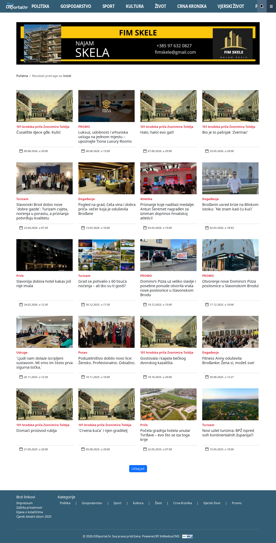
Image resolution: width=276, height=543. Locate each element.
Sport (117, 503)
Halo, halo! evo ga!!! (157, 132)
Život (158, 503)
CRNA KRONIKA (191, 6)
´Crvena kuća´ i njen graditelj (102, 430)
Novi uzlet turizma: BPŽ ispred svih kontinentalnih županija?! (228, 433)
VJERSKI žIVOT (231, 6)
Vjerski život (211, 503)
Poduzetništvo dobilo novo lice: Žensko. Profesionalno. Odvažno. (106, 360)
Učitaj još (138, 469)
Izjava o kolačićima (29, 512)
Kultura (138, 503)
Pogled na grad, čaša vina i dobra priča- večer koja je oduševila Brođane (107, 209)
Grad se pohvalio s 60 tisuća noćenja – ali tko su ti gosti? (102, 283)
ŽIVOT (160, 6)
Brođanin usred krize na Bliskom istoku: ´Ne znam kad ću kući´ (230, 207)
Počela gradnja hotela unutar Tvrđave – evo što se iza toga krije (165, 435)
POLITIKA (40, 6)
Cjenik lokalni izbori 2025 (33, 516)
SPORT (109, 6)
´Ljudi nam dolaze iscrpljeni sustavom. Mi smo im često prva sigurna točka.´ (44, 363)
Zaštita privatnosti (29, 507)
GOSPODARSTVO (75, 6)
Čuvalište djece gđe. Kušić (38, 132)
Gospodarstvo (92, 503)
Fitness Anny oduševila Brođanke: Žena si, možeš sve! (228, 360)
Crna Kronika (182, 503)
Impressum (24, 503)
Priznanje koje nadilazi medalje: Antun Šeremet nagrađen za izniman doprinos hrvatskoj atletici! (167, 211)
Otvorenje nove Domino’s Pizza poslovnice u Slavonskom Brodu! (230, 283)
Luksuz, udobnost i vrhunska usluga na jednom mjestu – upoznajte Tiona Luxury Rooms (105, 137)
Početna (22, 76)
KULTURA (135, 6)
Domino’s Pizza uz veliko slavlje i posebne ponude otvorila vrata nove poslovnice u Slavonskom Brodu (168, 288)
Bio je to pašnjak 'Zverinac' (225, 132)
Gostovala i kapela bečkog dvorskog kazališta (163, 360)
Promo (237, 503)
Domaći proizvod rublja (36, 430)
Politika (65, 503)
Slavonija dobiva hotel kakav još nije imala (43, 283)
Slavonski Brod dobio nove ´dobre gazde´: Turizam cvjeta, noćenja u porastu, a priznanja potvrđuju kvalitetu (42, 211)
